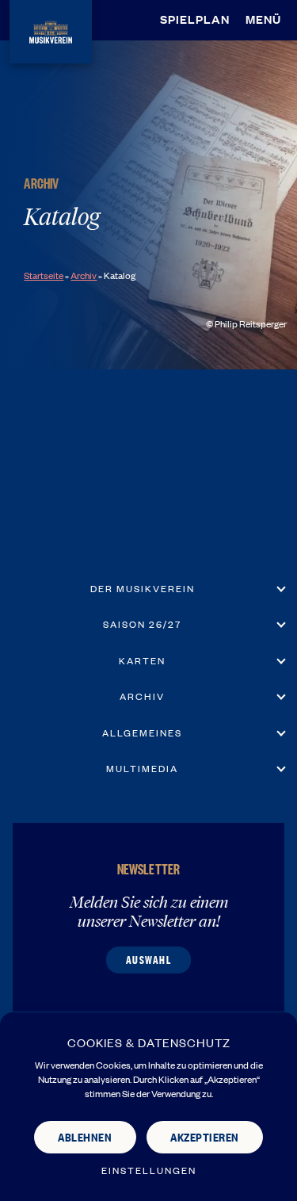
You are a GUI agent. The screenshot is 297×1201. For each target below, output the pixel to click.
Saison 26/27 (142, 623)
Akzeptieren (204, 1136)
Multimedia (142, 768)
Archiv (83, 275)
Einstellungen (148, 1170)
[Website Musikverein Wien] (50, 29)
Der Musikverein (142, 588)
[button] (267, 19)
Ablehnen (85, 1136)
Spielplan (195, 18)
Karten (142, 660)
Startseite (43, 275)
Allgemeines (142, 732)
